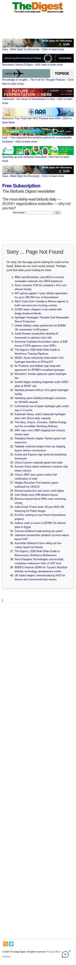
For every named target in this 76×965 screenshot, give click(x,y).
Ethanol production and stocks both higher (39, 490)
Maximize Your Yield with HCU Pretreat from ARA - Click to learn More (37, 120)
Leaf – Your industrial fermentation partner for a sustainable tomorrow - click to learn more (37, 139)
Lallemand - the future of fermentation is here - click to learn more (37, 101)
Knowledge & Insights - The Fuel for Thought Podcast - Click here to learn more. (38, 81)
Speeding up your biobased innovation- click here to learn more (35, 158)
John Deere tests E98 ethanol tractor (36, 494)
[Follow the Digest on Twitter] (11, 943)
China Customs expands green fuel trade (38, 462)
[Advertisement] (38, 770)
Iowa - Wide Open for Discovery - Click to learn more (33, 49)
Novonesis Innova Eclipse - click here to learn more (32, 64)
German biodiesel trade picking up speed (38, 531)
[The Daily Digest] (38, 13)
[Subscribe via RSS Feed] (5, 943)
